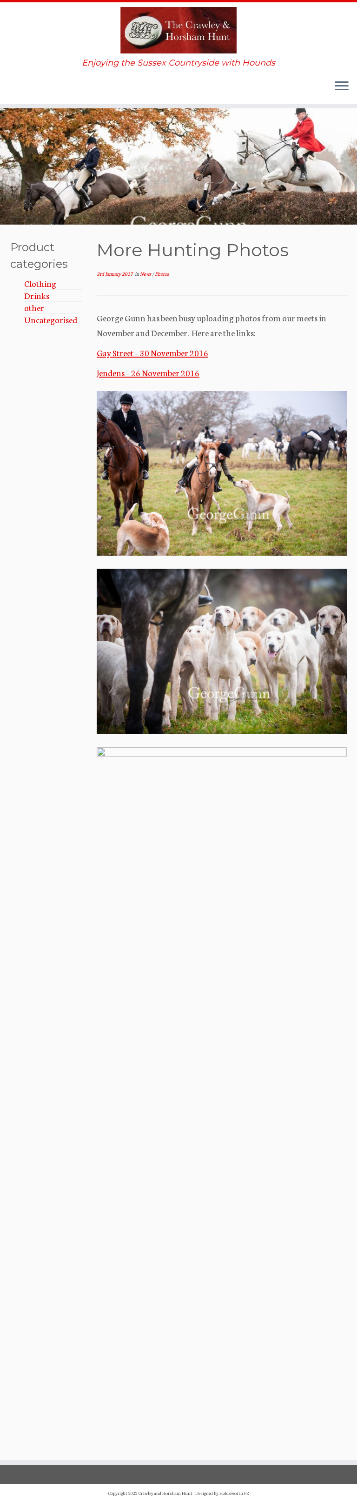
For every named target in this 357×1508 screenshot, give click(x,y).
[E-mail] (18, 89)
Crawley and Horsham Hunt (165, 1493)
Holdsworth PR (234, 1493)
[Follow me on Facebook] (33, 89)
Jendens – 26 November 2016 (148, 372)
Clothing (40, 283)
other (34, 307)
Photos (162, 273)
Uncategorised (50, 319)
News (146, 273)
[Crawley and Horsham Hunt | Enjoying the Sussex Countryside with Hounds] (178, 30)
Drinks (36, 295)
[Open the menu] (342, 87)
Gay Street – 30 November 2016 (152, 352)
